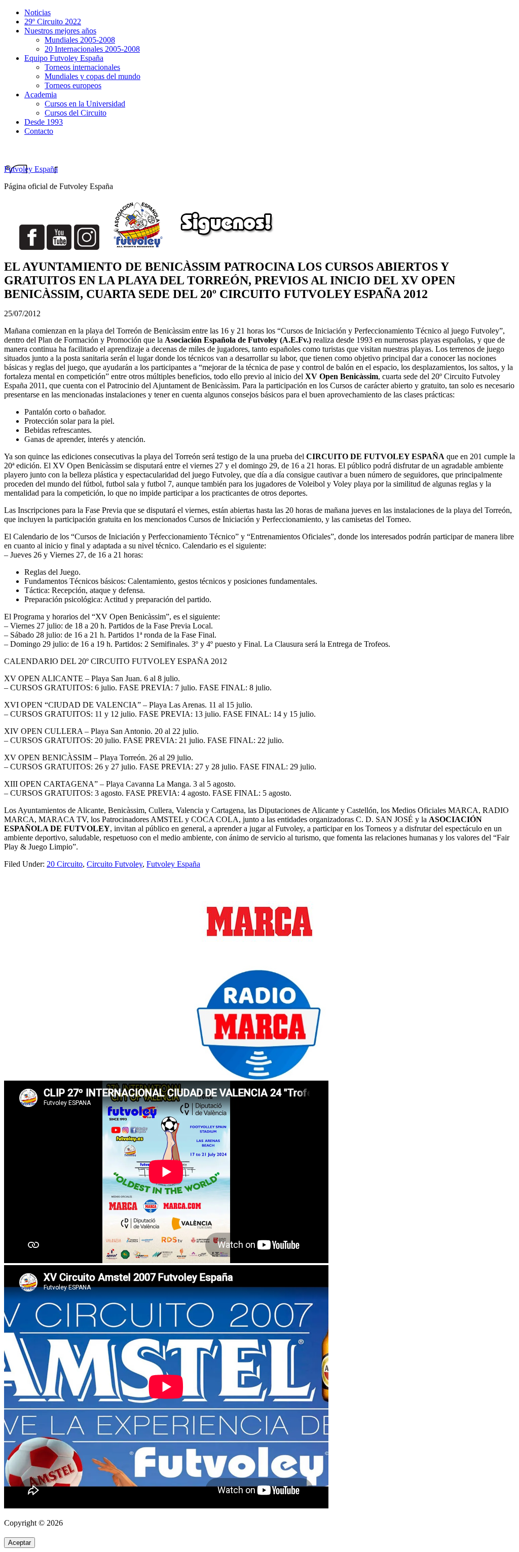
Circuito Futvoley (114, 864)
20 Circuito (65, 864)
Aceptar (19, 1542)
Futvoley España (31, 169)
